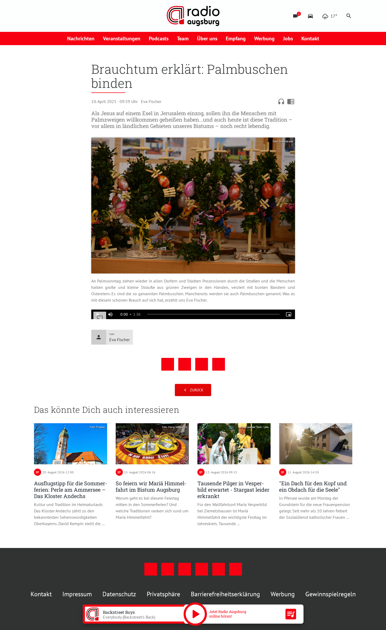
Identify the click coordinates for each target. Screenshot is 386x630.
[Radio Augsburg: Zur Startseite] (193, 16)
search (349, 16)
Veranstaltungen (121, 38)
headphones (281, 101)
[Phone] (81, 16)
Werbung (264, 38)
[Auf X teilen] (184, 364)
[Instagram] (50, 16)
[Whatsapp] (92, 16)
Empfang (236, 38)
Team (183, 38)
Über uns (207, 38)
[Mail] (71, 16)
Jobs (288, 38)
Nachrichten (80, 38)
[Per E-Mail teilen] (218, 364)
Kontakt (310, 38)
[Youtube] (60, 16)
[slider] (213, 314)
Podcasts (158, 38)
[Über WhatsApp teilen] (201, 364)
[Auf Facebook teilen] (167, 364)
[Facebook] (39, 16)
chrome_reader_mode (290, 101)
